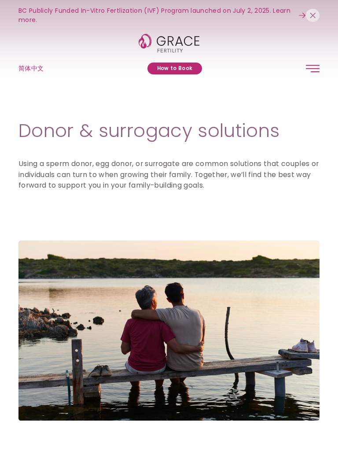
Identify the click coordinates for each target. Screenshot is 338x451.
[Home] (169, 43)
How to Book (175, 68)
